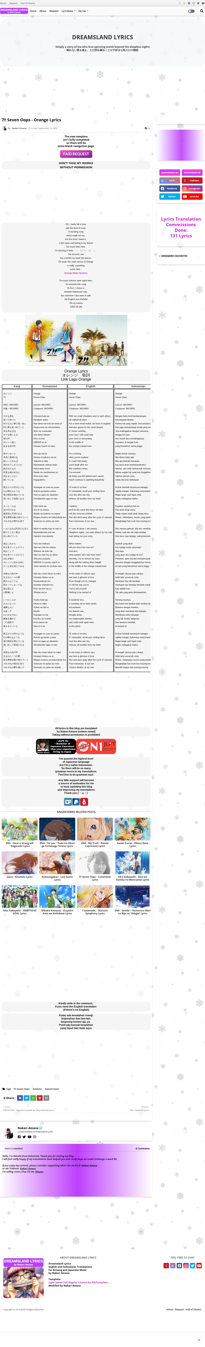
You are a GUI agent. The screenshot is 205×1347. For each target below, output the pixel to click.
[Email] (46, 1098)
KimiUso (37, 1088)
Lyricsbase (67, 10)
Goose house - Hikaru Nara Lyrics (132, 844)
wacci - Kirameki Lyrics (20, 876)
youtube (194, 196)
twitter (172, 196)
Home (33, 10)
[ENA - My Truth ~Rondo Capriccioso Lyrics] (95, 829)
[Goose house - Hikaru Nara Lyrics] (133, 829)
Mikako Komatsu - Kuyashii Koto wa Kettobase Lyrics (57, 912)
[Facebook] (20, 1098)
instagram (194, 188)
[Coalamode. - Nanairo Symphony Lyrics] (95, 896)
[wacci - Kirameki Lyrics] (20, 862)
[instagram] (34, 1137)
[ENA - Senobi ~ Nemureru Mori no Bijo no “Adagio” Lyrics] (133, 896)
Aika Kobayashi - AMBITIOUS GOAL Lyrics (19, 912)
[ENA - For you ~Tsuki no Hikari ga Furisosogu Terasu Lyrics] (57, 829)
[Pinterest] (40, 1098)
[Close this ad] (199, 1339)
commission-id (192, 172)
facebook (172, 188)
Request (13, 3)
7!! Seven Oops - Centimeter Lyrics (95, 878)
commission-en (169, 172)
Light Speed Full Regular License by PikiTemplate (78, 1282)
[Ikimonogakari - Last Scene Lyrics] (57, 862)
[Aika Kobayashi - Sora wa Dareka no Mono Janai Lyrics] (133, 862)
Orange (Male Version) (75, 273)
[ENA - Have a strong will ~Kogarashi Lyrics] (20, 829)
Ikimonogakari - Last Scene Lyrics (57, 878)
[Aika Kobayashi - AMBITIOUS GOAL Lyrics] (20, 896)
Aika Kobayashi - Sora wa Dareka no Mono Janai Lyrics (132, 878)
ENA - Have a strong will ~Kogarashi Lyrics (19, 844)
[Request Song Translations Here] (76, 157)
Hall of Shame (28, 3)
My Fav (82, 10)
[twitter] (24, 1137)
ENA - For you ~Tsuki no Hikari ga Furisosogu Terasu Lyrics (57, 844)
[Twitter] (26, 1098)
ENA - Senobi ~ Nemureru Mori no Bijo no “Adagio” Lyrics (132, 912)
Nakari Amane (28, 1128)
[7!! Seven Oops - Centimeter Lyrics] (95, 862)
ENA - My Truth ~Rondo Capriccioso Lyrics (94, 844)
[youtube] (29, 1137)
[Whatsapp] (33, 1098)
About (3, 3)
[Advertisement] (102, 89)
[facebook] (19, 1137)
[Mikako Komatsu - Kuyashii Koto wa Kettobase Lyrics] (57, 896)
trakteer (194, 180)
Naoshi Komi (52, 1088)
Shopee (39, 1171)
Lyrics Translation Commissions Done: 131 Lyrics (181, 227)
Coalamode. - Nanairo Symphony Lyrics (95, 912)
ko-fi (172, 180)
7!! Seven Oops (21, 1088)
